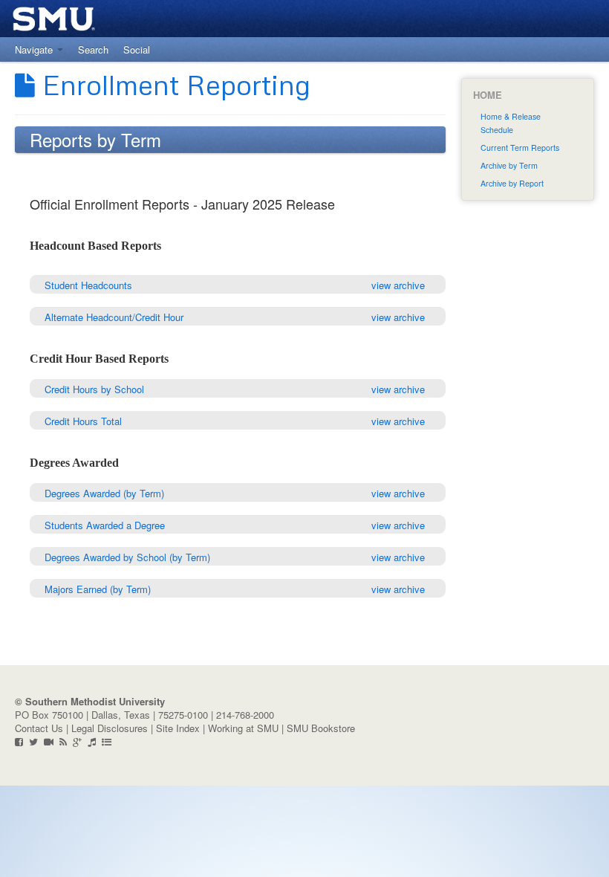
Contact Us (39, 728)
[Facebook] (19, 741)
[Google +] (77, 741)
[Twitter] (33, 741)
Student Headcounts (88, 285)
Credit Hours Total (83, 421)
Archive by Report (512, 183)
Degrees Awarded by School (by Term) (127, 557)
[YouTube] (48, 741)
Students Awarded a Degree (105, 525)
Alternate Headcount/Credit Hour (114, 317)
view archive (398, 285)
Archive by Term (509, 165)
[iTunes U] (92, 741)
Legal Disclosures (109, 728)
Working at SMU (243, 728)
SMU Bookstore (321, 728)
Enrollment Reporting (172, 84)
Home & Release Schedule (511, 123)
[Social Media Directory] (106, 741)
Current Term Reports (520, 147)
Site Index (178, 728)
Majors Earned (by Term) (98, 589)
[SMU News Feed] (63, 741)
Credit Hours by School (94, 389)
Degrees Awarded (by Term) (104, 493)
